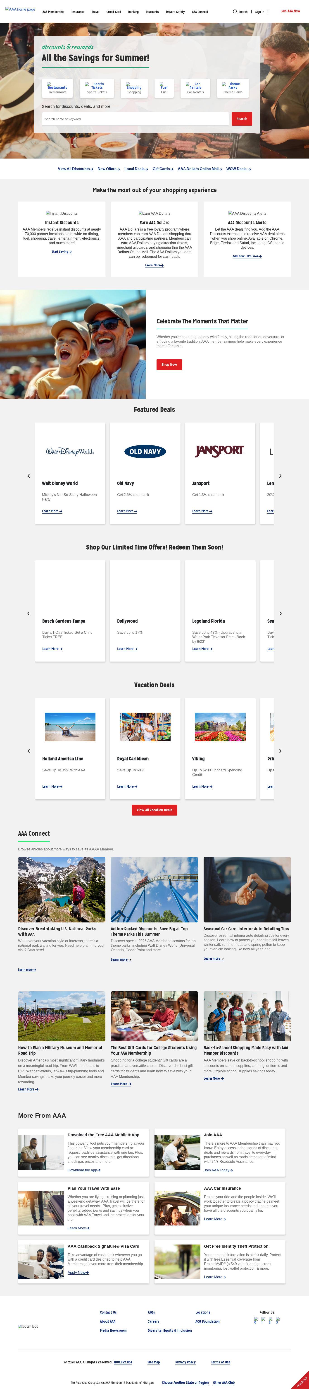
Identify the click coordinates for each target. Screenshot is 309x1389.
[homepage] (20, 11)
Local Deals (134, 169)
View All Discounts (74, 169)
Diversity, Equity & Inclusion (170, 1330)
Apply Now (76, 1272)
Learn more (25, 970)
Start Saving (60, 252)
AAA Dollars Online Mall (198, 169)
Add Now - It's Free (245, 256)
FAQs (151, 1312)
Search (242, 118)
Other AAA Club (224, 1382)
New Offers (107, 169)
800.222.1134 (123, 1362)
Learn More (152, 265)
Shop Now (169, 364)
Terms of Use (220, 1362)
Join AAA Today (216, 1170)
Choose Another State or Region (185, 1382)
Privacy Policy (185, 1362)
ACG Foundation (207, 1321)
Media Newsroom (113, 1330)
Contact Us (108, 1312)
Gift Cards (161, 169)
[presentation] (28, 476)
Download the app (82, 1170)
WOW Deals (236, 169)
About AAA (107, 1321)
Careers (153, 1321)
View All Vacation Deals (154, 810)
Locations (202, 1312)
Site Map (153, 1362)
